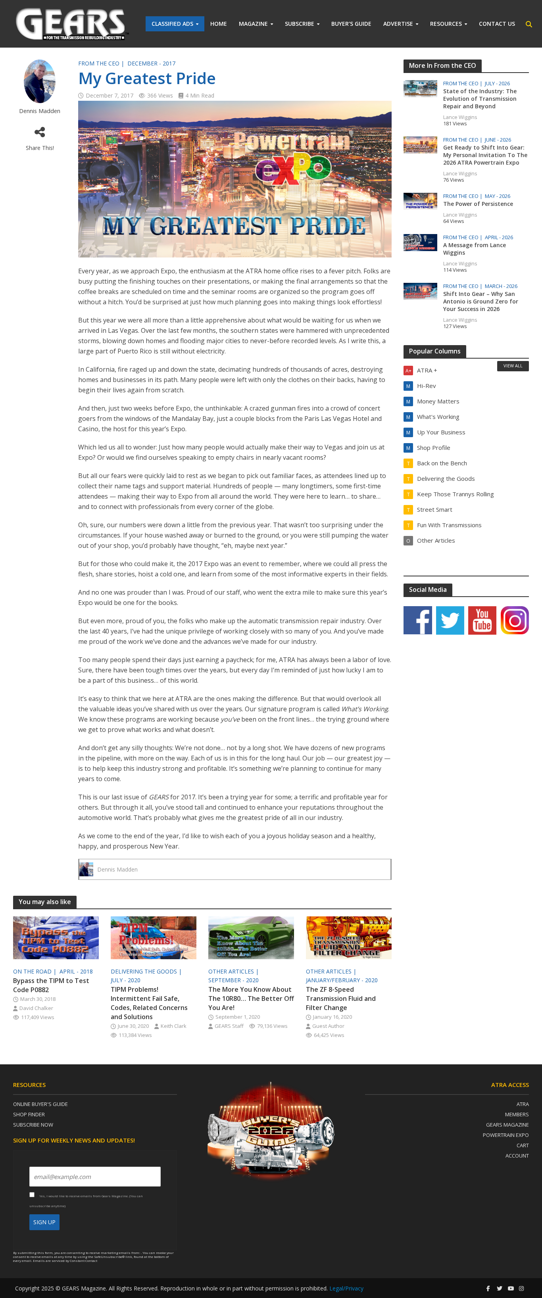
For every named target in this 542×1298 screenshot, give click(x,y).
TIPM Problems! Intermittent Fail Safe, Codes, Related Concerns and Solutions (149, 1003)
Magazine (253, 23)
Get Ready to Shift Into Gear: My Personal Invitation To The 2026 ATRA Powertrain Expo (485, 155)
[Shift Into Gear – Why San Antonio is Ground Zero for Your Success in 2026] (420, 290)
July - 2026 (497, 83)
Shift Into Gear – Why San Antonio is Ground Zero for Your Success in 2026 (480, 301)
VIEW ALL (513, 366)
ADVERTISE (398, 23)
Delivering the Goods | (147, 971)
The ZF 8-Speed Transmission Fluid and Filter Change (341, 998)
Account (517, 1155)
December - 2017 (151, 63)
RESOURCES (446, 23)
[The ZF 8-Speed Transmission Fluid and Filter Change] (349, 937)
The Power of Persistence (478, 203)
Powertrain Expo (506, 1135)
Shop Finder (29, 1114)
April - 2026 (499, 237)
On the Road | (35, 971)
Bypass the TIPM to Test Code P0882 (51, 985)
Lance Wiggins (460, 117)
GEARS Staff (229, 1025)
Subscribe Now (33, 1124)
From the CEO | (102, 63)
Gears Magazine (507, 1124)
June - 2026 (498, 139)
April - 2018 (76, 971)
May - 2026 (497, 196)
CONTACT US (497, 23)
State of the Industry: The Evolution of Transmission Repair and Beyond (480, 98)
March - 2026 (501, 286)
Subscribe (299, 23)
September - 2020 (233, 980)
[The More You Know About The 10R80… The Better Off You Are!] (251, 937)
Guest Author (328, 1025)
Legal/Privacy (346, 1288)
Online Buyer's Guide (40, 1104)
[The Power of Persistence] (420, 200)
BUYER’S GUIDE (351, 23)
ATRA (523, 1104)
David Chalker (36, 1008)
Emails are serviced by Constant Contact (65, 1260)
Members (517, 1114)
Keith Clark (173, 1025)
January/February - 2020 (342, 980)
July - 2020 (125, 980)
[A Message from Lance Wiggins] (420, 242)
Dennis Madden (39, 111)
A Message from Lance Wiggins (474, 248)
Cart (523, 1145)
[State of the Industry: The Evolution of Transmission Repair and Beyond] (420, 88)
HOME (218, 23)
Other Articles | (234, 971)
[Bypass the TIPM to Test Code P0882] (56, 937)
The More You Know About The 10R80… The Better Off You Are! (251, 998)
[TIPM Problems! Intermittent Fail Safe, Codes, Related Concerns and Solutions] (153, 937)
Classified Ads (172, 23)
